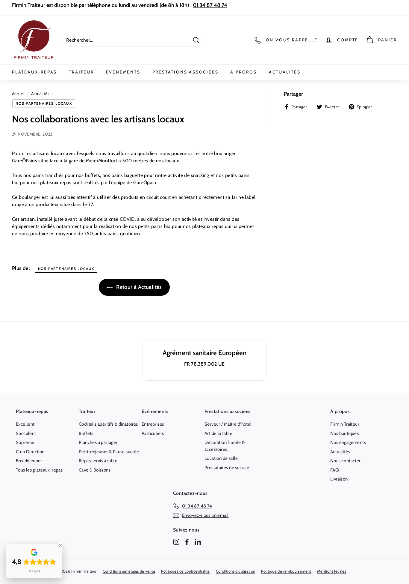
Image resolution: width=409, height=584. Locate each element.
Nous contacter (345, 460)
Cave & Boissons (94, 470)
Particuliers (153, 433)
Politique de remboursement (286, 571)
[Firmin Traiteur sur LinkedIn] (198, 541)
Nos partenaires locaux (44, 103)
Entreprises (153, 424)
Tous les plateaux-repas (39, 470)
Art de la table (218, 433)
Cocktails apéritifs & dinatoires (108, 424)
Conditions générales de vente (129, 571)
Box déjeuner (29, 460)
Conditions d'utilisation (235, 571)
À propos (243, 72)
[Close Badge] (60, 545)
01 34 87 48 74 (210, 5)
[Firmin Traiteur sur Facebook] (187, 541)
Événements (123, 72)
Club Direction (30, 451)
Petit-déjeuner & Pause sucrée (109, 451)
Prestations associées (185, 72)
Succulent (26, 433)
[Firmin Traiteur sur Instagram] (176, 541)
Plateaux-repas (34, 72)
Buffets (86, 433)
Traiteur (81, 72)
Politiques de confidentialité (185, 571)
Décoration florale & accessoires (225, 446)
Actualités (285, 72)
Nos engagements (348, 442)
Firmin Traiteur (344, 424)
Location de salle (221, 458)
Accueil (18, 93)
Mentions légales (331, 571)
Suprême (25, 442)
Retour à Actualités (138, 287)
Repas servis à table (98, 460)
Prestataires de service (227, 467)
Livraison (339, 479)
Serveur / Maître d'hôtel (228, 424)
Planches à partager (98, 442)
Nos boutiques (344, 433)
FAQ (334, 470)
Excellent (25, 424)
